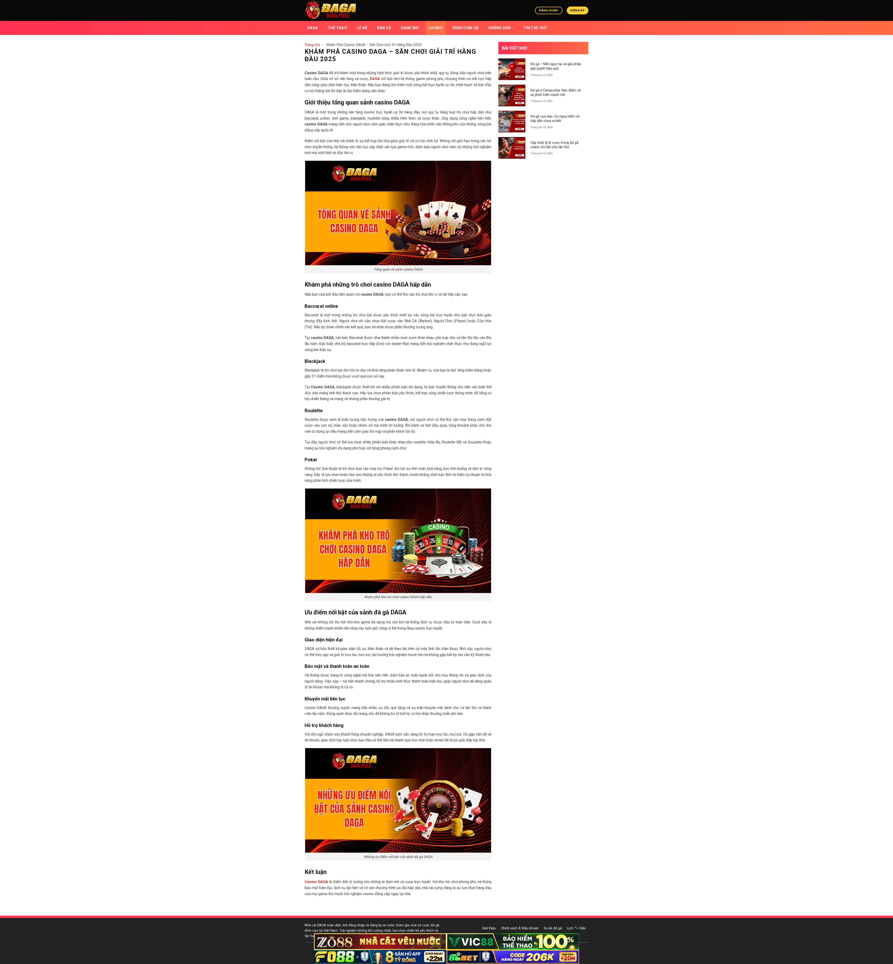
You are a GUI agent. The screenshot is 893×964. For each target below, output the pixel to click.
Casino (435, 28)
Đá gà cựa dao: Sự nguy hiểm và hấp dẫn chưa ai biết (555, 118)
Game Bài (410, 28)
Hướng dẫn (500, 28)
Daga (312, 28)
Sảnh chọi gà (465, 28)
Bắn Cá (384, 28)
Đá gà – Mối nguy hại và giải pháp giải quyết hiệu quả (555, 66)
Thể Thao (337, 28)
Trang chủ (312, 45)
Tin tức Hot (535, 28)
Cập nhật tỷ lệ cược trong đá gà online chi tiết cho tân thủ (554, 145)
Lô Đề (362, 28)
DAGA (375, 79)
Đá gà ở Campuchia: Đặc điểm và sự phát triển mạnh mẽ (555, 92)
